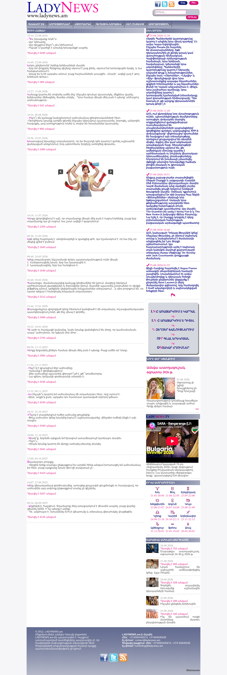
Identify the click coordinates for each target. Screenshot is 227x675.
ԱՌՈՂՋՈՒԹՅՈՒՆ (159, 24)
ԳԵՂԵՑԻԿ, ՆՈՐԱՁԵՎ (108, 24)
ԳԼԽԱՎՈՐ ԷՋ (36, 24)
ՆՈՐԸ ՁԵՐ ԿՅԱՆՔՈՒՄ (161, 359)
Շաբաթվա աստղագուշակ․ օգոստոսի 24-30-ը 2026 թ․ (180, 553)
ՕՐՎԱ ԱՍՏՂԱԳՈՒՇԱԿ (160, 482)
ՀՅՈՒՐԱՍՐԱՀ (83, 24)
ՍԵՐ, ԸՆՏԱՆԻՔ (135, 24)
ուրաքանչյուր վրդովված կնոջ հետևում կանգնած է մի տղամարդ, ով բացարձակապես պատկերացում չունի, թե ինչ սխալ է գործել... (85, 310)
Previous (60, 176)
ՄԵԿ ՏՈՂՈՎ (154, 30)
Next (110, 176)
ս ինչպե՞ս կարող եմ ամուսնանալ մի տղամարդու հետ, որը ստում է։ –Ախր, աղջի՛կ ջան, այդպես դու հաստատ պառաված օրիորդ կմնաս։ (73, 395)
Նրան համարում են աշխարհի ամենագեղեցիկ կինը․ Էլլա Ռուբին (173, 570)
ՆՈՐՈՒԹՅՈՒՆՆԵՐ (59, 24)
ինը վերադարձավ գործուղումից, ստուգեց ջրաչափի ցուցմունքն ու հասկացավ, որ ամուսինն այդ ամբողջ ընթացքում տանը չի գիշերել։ (82, 487)
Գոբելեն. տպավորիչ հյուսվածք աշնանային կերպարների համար (173, 588)
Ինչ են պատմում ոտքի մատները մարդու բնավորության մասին (173, 619)
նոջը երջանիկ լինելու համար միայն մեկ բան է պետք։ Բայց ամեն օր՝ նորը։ (77, 350)
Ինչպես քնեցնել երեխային (178, 603)
